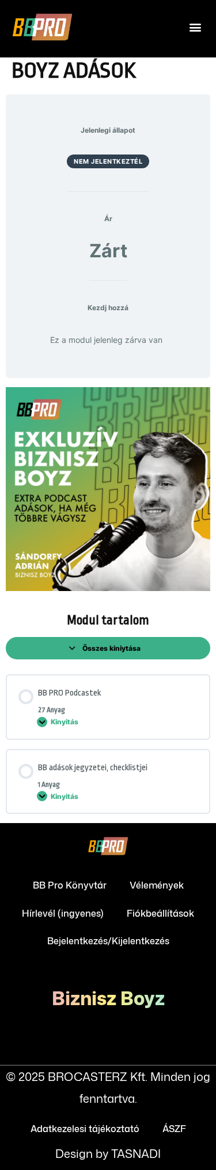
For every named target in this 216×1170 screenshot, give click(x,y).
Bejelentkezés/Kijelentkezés (108, 941)
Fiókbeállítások (160, 913)
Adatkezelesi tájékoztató (85, 1128)
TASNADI (136, 1153)
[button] (194, 27)
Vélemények (157, 885)
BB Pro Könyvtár (70, 885)
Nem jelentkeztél (108, 161)
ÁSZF (174, 1128)
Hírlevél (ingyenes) (63, 913)
